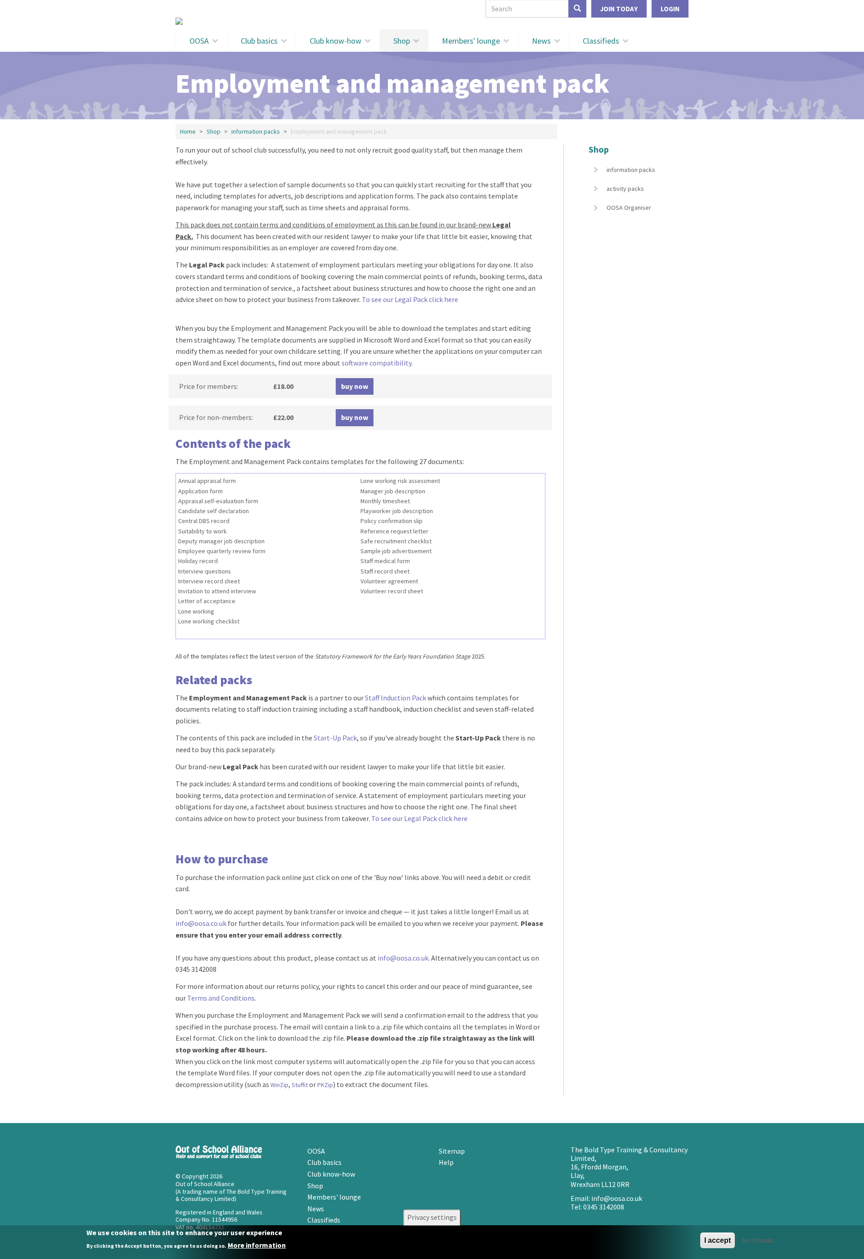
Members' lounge (471, 41)
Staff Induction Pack (395, 697)
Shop (401, 41)
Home (188, 131)
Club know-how (335, 41)
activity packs (625, 189)
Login (670, 9)
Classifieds (601, 41)
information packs (255, 131)
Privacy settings (432, 1217)
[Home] (432, 21)
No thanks (758, 1240)
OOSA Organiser (629, 207)
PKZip (325, 1085)
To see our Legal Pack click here (410, 299)
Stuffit (300, 1085)
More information (257, 1245)
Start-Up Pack (335, 737)
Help (446, 1162)
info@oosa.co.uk (201, 923)
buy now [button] (354, 386)
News (541, 41)
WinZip (279, 1085)
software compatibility (376, 362)
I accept (717, 1240)
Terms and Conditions (221, 997)
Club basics (259, 41)
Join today (619, 9)
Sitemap (452, 1150)
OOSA (199, 41)
